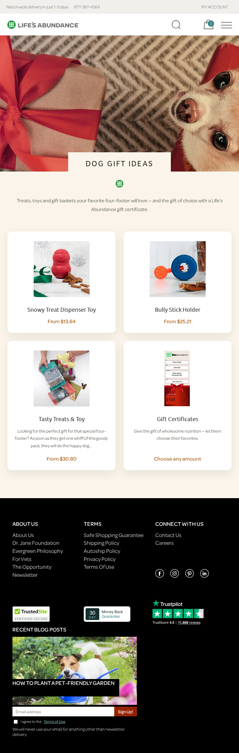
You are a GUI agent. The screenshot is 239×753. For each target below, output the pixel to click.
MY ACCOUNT (214, 7)
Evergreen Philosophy (37, 551)
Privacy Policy (99, 559)
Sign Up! (125, 711)
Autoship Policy (102, 551)
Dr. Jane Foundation (35, 543)
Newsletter (25, 575)
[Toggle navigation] (225, 24)
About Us (23, 535)
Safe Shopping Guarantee (113, 535)
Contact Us (168, 535)
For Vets (21, 559)
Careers (164, 543)
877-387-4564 (87, 7)
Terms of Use (54, 721)
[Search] (176, 24)
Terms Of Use (99, 567)
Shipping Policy (101, 543)
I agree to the (43, 721)
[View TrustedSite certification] (31, 613)
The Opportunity (31, 567)
